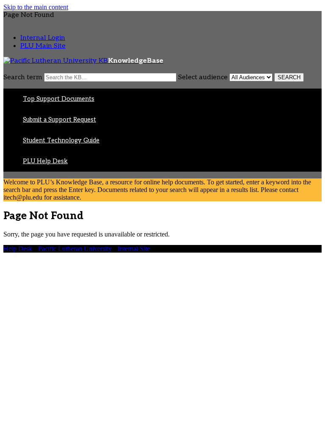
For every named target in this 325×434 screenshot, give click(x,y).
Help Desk (17, 248)
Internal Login (42, 38)
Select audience (203, 77)
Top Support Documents (58, 99)
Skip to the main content (35, 7)
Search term (22, 77)
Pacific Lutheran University (75, 248)
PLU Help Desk (45, 161)
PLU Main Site (43, 46)
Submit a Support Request (59, 119)
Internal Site (134, 248)
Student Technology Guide (61, 140)
